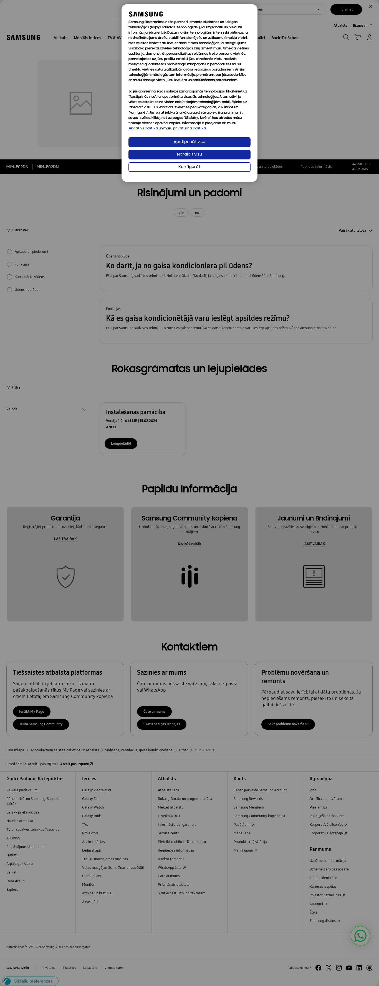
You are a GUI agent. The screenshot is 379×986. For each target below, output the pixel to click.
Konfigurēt (189, 167)
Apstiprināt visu (189, 142)
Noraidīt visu (189, 154)
